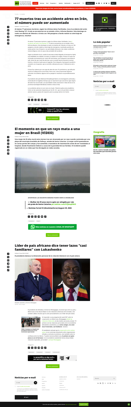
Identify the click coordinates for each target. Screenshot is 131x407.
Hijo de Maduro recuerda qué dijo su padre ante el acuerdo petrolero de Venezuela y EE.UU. (103, 59)
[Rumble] (99, 3)
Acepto (102, 90)
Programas (53, 3)
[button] (105, 20)
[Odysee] (103, 383)
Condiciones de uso (63, 389)
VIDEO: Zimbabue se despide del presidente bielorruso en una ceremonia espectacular (30, 330)
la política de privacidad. (103, 90)
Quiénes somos (62, 379)
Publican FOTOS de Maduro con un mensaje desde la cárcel (102, 46)
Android (78, 379)
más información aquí (71, 404)
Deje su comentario (52, 118)
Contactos (61, 381)
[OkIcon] (109, 3)
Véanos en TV (90, 3)
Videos (43, 383)
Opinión (61, 3)
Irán (30, 104)
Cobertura (61, 385)
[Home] (17, 3)
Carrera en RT (62, 387)
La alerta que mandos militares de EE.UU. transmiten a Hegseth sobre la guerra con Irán (104, 73)
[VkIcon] (97, 3)
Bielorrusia (31, 352)
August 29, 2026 (65, 208)
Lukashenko (39, 352)
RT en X (26, 397)
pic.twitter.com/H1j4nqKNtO (63, 204)
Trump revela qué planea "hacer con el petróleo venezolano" (103, 52)
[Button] (83, 3)
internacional (45, 104)
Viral (47, 3)
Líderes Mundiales (46, 389)
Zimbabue (48, 352)
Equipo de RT (76, 3)
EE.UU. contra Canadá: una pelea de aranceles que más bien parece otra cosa (104, 151)
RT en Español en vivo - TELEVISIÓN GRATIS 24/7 (104, 29)
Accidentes (36, 104)
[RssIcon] (115, 383)
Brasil (38, 221)
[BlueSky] (106, 3)
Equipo (60, 383)
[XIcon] (101, 3)
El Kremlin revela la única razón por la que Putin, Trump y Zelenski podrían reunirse (104, 66)
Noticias (42, 3)
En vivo (35, 3)
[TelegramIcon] (104, 3)
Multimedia (67, 3)
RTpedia (43, 387)
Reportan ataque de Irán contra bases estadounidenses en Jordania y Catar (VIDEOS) (65, 8)
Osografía (98, 132)
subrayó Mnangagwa (54, 340)
